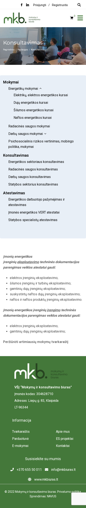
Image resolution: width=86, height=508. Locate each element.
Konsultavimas (16, 155)
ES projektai (64, 439)
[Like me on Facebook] (21, 5)
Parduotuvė (20, 439)
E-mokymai (20, 446)
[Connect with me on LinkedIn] (27, 5)
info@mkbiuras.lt (63, 470)
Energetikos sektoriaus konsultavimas (36, 162)
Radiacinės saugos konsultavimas (33, 169)
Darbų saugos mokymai (25, 134)
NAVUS (51, 496)
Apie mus (63, 432)
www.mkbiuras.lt (45, 479)
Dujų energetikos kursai (31, 103)
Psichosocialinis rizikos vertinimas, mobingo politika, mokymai (41, 144)
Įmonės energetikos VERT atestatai (34, 212)
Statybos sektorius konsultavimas (33, 184)
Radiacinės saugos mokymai (29, 126)
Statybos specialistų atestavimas (32, 220)
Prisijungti (39, 5)
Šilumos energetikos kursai (33, 110)
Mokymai (11, 82)
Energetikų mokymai (23, 89)
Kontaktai (63, 446)
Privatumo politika (69, 491)
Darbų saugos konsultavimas (29, 177)
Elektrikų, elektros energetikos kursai (41, 95)
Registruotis (60, 5)
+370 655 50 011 (29, 470)
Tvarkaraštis (21, 432)
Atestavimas (14, 193)
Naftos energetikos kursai (33, 118)
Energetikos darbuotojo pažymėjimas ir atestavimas (36, 202)
